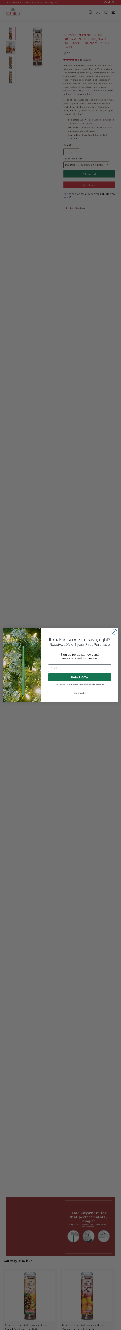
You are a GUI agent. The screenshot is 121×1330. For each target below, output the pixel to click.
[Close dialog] (114, 631)
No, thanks (80, 693)
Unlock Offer (79, 677)
